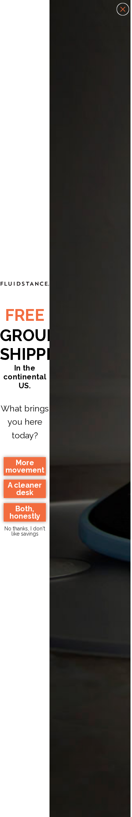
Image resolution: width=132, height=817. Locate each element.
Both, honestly (25, 512)
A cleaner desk (25, 489)
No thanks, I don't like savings (24, 530)
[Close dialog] (122, 9)
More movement (25, 466)
